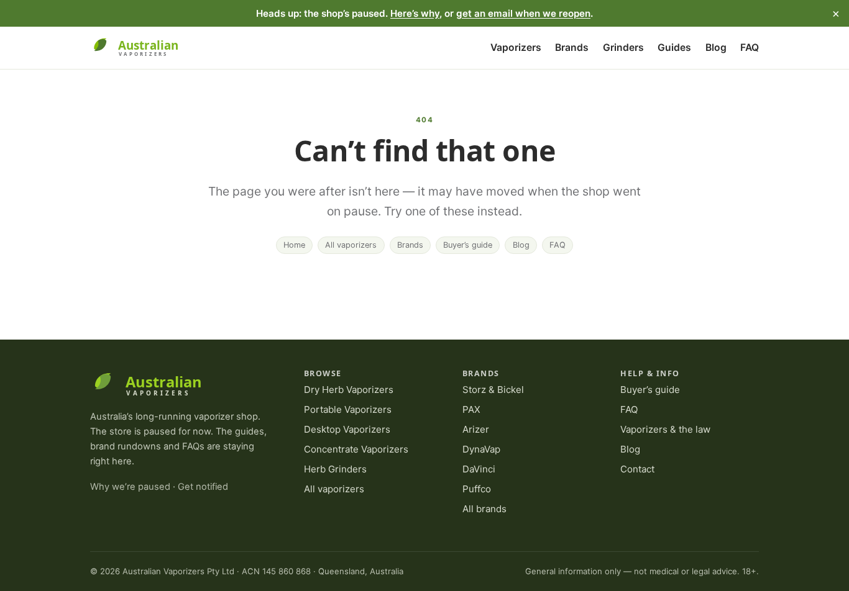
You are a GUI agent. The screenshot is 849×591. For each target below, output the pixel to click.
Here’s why (414, 13)
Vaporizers (515, 47)
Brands (572, 47)
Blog (716, 47)
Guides (674, 47)
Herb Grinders (335, 469)
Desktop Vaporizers (347, 429)
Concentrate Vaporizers (356, 449)
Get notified (203, 486)
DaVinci (478, 469)
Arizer (475, 429)
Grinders (623, 47)
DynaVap (481, 449)
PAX (471, 409)
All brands (484, 509)
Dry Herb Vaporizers (348, 389)
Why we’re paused (130, 486)
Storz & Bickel (493, 389)
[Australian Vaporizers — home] (141, 47)
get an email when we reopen (523, 13)
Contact (637, 469)
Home (294, 245)
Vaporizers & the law (665, 429)
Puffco (476, 489)
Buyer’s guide (467, 245)
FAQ (749, 47)
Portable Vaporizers (348, 409)
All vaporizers (351, 245)
